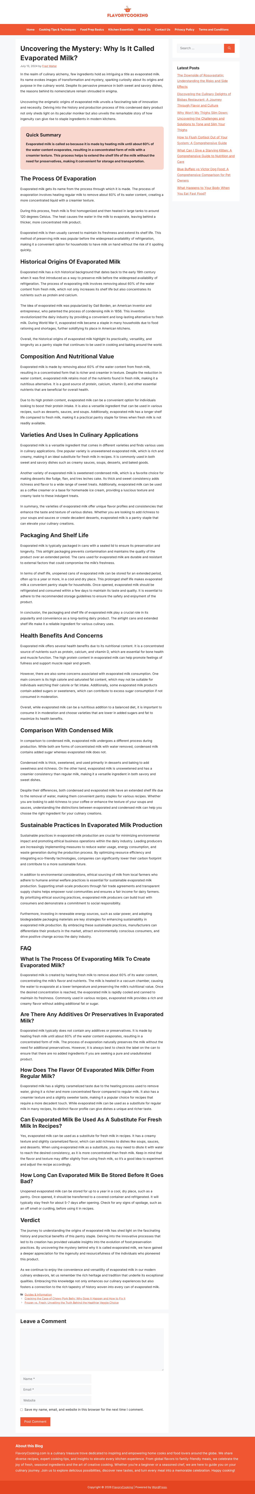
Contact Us (162, 29)
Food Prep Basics (92, 29)
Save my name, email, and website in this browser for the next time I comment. (84, 1409)
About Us (144, 29)
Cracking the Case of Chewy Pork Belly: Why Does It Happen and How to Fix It (75, 1298)
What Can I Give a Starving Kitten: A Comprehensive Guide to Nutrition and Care (206, 156)
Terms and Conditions (213, 29)
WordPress (159, 1487)
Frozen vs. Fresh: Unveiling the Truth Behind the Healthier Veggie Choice (72, 1302)
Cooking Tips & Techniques (57, 29)
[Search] (229, 48)
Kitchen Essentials (120, 29)
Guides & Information (38, 1294)
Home (31, 29)
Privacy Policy (184, 29)
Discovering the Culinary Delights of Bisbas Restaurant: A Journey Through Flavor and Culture (204, 99)
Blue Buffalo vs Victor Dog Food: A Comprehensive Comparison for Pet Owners (204, 174)
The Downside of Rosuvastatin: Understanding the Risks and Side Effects (202, 81)
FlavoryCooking (122, 1487)
